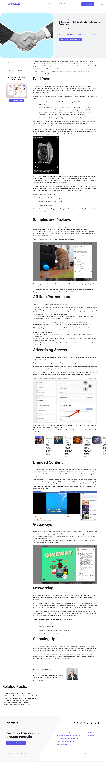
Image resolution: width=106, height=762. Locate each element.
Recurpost (36, 338)
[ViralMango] (14, 3)
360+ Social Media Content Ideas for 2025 (48, 447)
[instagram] (65, 28)
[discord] (98, 723)
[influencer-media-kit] (16, 84)
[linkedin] (73, 28)
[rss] (42, 680)
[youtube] (36, 680)
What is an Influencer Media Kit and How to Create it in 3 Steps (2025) (68, 448)
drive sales (49, 131)
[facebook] (59, 28)
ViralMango (44, 675)
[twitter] (62, 28)
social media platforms (71, 64)
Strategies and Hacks (70, 19)
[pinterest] (68, 28)
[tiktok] (71, 28)
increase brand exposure (86, 64)
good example (43, 239)
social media (75, 328)
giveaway (49, 540)
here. (83, 114)
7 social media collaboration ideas (49, 72)
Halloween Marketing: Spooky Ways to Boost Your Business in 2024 (87, 448)
